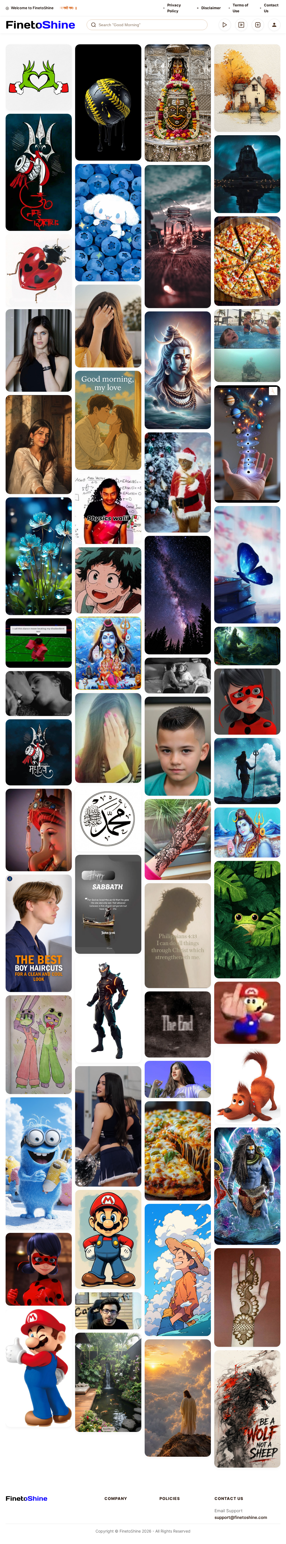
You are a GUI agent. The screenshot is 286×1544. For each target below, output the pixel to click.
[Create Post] (258, 25)
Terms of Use (240, 8)
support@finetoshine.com (240, 1517)
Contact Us (271, 8)
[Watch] (241, 25)
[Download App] (225, 25)
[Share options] (66, 50)
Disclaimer (211, 8)
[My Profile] (274, 25)
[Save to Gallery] (66, 60)
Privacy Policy (174, 8)
